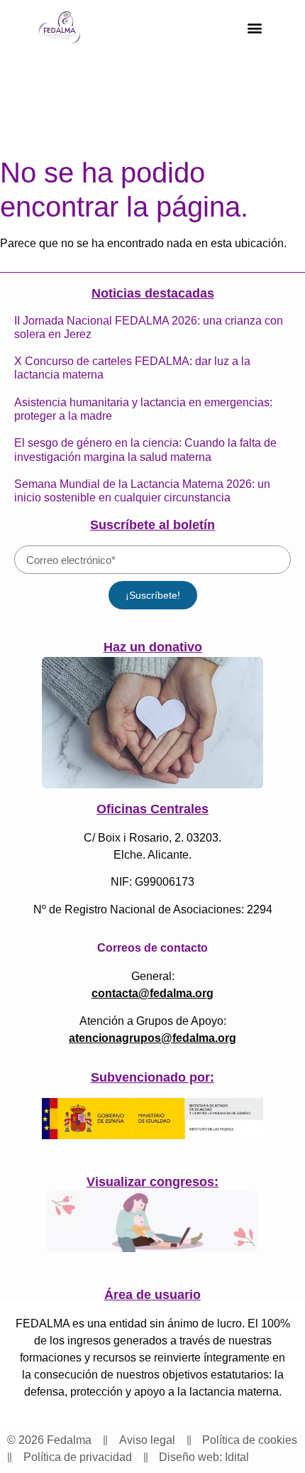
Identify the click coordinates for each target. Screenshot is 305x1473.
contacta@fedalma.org (153, 993)
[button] (254, 27)
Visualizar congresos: (152, 1182)
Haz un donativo (153, 647)
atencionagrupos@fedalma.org (152, 1038)
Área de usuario (152, 1295)
